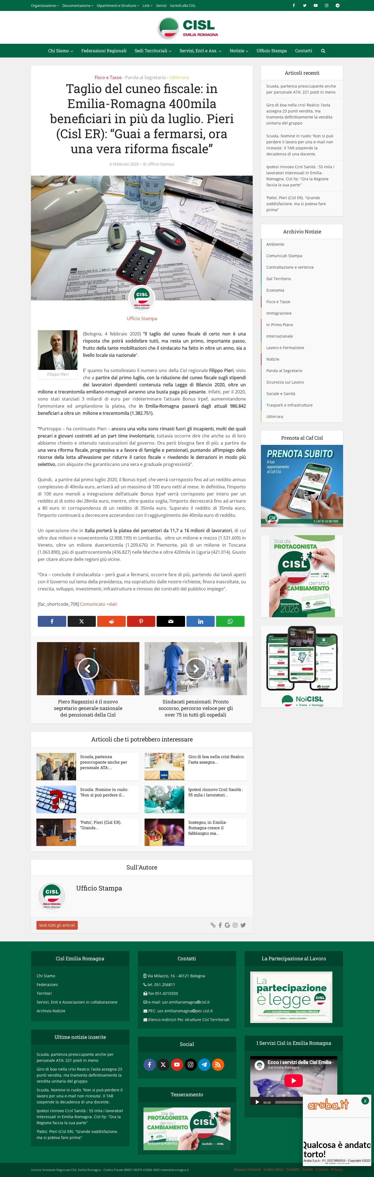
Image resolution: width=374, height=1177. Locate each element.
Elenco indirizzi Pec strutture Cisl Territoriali (188, 1019)
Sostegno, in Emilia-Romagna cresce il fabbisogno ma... (207, 827)
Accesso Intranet (247, 1169)
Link (146, 5)
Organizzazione (43, 5)
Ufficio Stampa (272, 50)
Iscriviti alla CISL (183, 5)
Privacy (337, 1169)
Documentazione (76, 5)
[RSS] (218, 1065)
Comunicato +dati (98, 604)
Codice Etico (273, 1169)
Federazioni (47, 984)
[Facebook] (149, 1065)
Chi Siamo (58, 50)
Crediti (307, 1169)
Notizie (237, 50)
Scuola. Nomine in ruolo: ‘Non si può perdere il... (104, 792)
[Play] (257, 1102)
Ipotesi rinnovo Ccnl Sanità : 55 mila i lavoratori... (215, 792)
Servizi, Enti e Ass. (198, 50)
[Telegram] (204, 1065)
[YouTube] (177, 1065)
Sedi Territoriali (151, 50)
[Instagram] (191, 1065)
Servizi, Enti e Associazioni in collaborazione (77, 1002)
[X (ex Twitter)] (163, 1065)
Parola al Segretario (145, 77)
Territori (44, 993)
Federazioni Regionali (103, 50)
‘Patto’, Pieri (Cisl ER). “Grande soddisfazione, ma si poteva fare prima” (296, 203)
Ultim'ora (179, 77)
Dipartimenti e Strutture (116, 5)
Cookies (322, 1169)
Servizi (161, 5)
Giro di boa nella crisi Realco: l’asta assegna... (216, 759)
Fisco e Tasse (108, 77)
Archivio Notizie (51, 1010)
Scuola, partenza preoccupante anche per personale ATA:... (103, 762)
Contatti (303, 50)
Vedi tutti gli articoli (57, 925)
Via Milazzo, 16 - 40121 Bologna (176, 975)
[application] (293, 1080)
